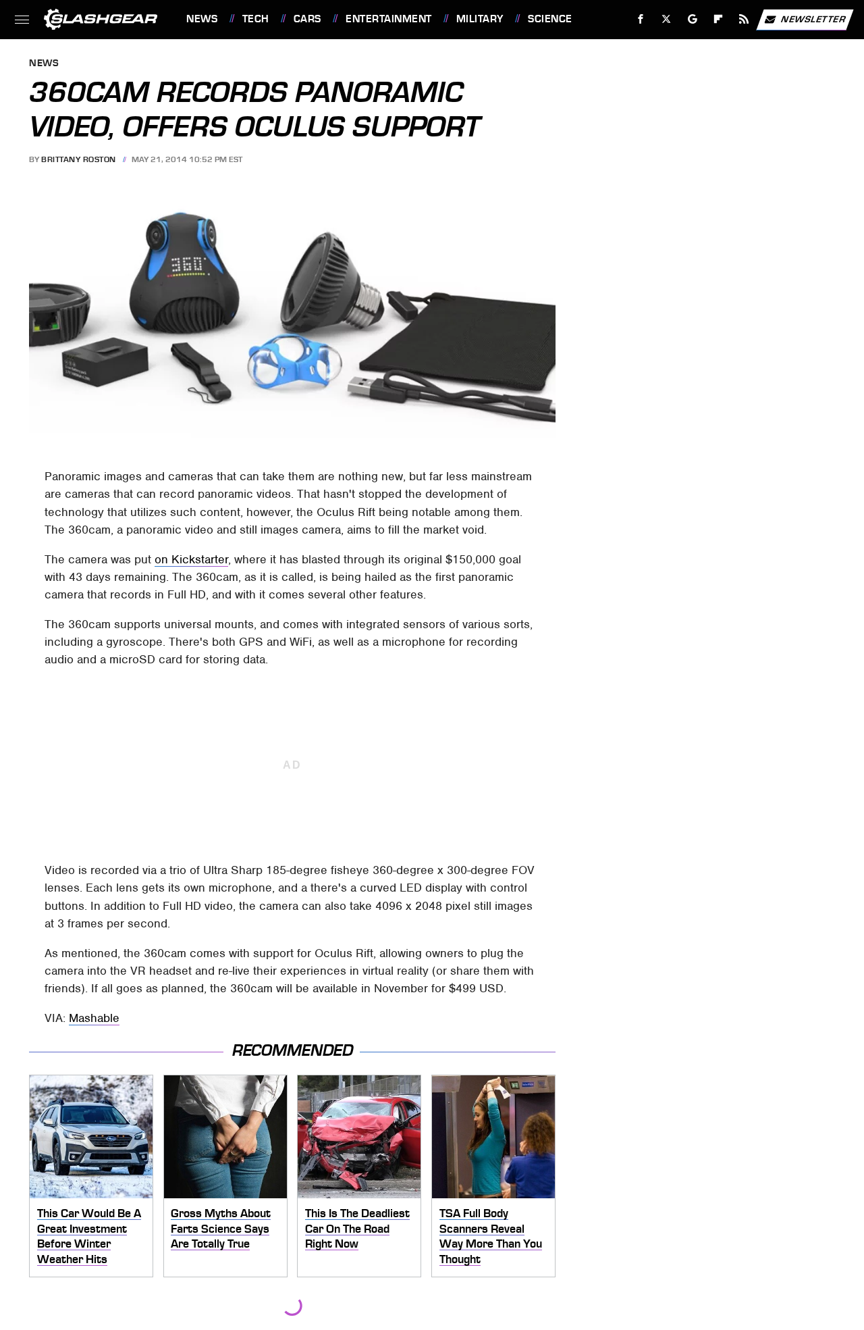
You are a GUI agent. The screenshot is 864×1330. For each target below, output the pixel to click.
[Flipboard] (718, 19)
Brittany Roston (78, 159)
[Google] (692, 19)
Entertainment (388, 19)
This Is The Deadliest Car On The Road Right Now (357, 1228)
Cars (307, 19)
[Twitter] (666, 19)
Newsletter (813, 19)
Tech (255, 19)
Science (550, 19)
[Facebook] (641, 19)
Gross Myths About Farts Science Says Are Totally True (221, 1228)
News (201, 19)
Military (480, 19)
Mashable (94, 1018)
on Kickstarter (191, 559)
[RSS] (744, 19)
